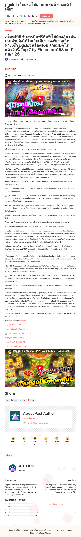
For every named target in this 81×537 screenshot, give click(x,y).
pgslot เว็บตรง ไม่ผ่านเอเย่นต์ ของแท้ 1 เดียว (38, 6)
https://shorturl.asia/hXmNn (16, 346)
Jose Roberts (30, 418)
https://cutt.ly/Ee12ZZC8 (14, 338)
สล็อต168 (18, 256)
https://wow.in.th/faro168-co (19, 333)
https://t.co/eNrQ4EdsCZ (15, 342)
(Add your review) (56, 504)
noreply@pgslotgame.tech (37, 423)
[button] (46, 16)
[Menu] (8, 16)
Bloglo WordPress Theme (40, 533)
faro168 (8, 32)
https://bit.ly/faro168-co (14, 325)
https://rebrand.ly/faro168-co (16, 329)
